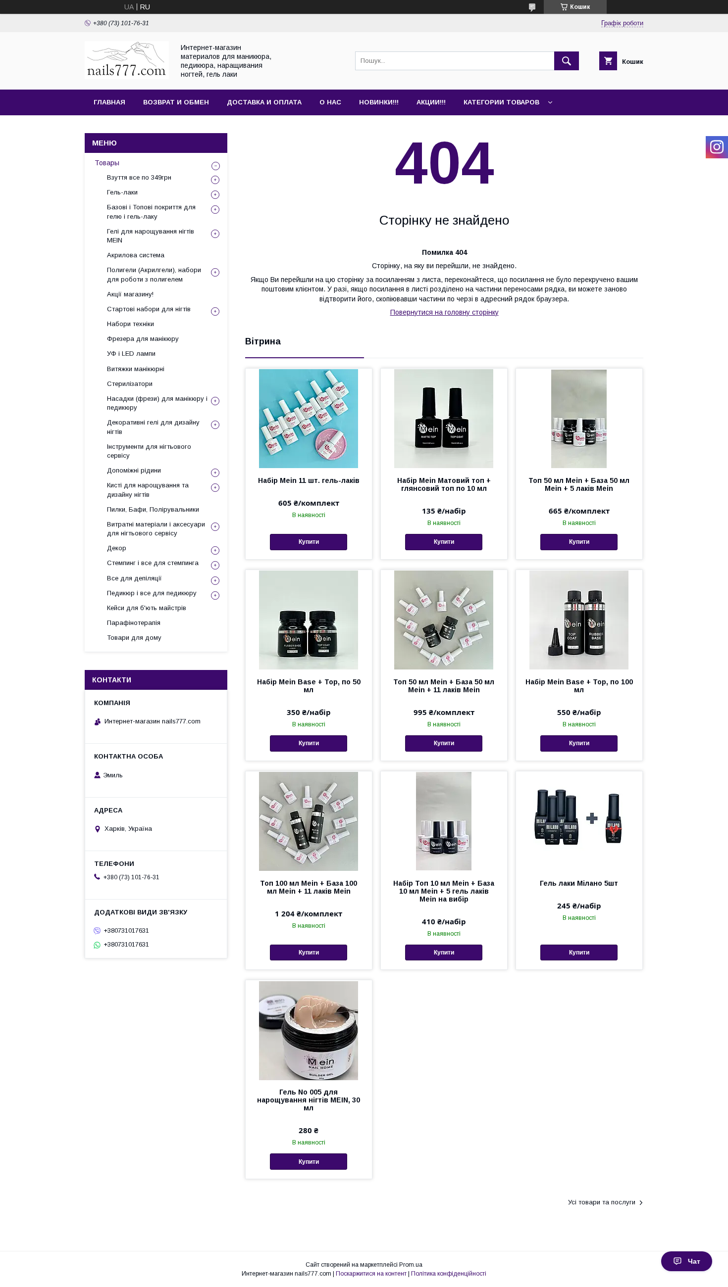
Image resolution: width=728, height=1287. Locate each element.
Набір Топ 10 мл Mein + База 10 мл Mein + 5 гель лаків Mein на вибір (443, 891)
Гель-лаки (122, 192)
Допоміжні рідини (134, 470)
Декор (116, 548)
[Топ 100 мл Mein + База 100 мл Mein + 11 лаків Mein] (309, 820)
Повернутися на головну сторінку (444, 312)
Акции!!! (431, 102)
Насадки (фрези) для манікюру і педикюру (157, 403)
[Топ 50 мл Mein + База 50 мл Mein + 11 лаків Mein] (444, 619)
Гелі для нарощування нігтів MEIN (150, 236)
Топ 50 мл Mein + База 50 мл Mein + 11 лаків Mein (443, 686)
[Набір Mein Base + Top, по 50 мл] (309, 619)
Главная (109, 102)
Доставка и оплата (264, 102)
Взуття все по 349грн (139, 177)
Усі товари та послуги (601, 1202)
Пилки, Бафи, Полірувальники (153, 509)
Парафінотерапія (133, 622)
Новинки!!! (379, 102)
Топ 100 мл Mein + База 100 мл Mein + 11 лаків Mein (308, 887)
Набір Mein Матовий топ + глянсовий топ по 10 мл (444, 484)
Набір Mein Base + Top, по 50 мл (309, 686)
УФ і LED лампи (131, 353)
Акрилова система (135, 255)
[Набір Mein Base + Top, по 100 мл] (579, 619)
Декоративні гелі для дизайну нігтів (153, 427)
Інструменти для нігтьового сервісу (149, 451)
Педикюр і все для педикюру (152, 593)
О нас (330, 102)
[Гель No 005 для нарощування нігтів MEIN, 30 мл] (309, 1029)
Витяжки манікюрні (135, 369)
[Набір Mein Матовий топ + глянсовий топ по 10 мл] (444, 418)
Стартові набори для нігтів (149, 309)
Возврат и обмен (176, 102)
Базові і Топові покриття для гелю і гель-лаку (151, 211)
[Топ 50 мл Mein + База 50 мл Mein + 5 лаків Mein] (579, 418)
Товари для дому (134, 637)
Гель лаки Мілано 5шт (579, 883)
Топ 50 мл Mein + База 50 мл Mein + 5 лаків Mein (578, 484)
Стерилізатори (130, 383)
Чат (694, 1261)
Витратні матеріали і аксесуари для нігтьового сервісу (156, 529)
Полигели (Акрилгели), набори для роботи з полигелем (154, 274)
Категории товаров (501, 102)
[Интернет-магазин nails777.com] (127, 77)
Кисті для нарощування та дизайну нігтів (148, 489)
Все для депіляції (134, 578)
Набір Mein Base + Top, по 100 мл (579, 686)
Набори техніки (130, 324)
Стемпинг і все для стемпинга (153, 563)
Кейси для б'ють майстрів (146, 608)
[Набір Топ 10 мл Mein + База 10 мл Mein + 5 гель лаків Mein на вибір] (444, 820)
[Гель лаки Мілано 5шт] (579, 820)
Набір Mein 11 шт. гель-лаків (309, 480)
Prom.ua (410, 1264)
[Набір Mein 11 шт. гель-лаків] (309, 418)
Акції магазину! (130, 294)
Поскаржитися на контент (371, 1273)
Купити (309, 541)
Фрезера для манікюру (143, 338)
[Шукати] (566, 60)
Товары (107, 163)
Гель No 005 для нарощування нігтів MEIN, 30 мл (308, 1100)
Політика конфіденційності (448, 1273)
